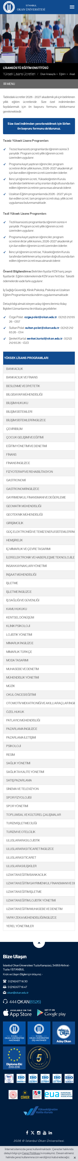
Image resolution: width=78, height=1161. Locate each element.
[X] (33, 1132)
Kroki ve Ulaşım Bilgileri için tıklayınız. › (23, 974)
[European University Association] (58, 1095)
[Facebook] (27, 1133)
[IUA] (37, 1095)
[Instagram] (38, 1133)
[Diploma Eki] (14, 1057)
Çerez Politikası (31, 1153)
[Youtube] (44, 1133)
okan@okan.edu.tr (18, 992)
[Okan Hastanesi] (14, 1033)
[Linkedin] (50, 1133)
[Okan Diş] (39, 1033)
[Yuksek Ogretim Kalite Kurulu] (39, 1057)
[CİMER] (25, 1095)
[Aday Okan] (63, 1033)
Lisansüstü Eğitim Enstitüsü (25, 68)
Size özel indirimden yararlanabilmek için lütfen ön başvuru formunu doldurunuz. (39, 126)
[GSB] (13, 1095)
